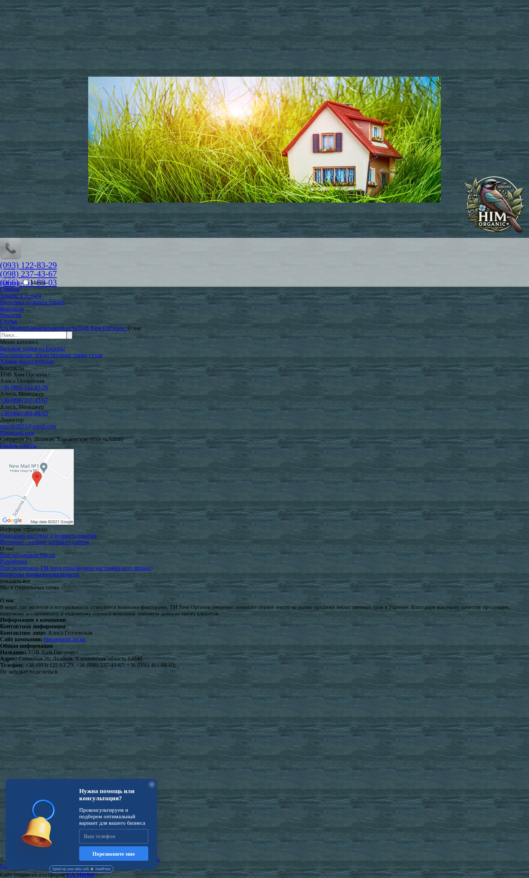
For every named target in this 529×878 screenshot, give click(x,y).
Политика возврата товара (32, 302)
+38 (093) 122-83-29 (24, 387)
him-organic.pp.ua (64, 639)
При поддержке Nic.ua (27, 555)
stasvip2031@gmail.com (28, 426)
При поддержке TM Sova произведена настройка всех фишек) (76, 568)
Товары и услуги (20, 296)
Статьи (8, 321)
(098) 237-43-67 (28, 274)
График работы (18, 446)
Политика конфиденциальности (39, 574)
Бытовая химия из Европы (32, 348)
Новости (10, 315)
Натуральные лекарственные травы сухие (51, 355)
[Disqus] (264, 765)
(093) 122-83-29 (28, 265)
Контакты (12, 309)
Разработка (13, 561)
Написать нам (17, 433)
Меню (38, 283)
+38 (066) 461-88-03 (24, 413)
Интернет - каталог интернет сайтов (44, 542)
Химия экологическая (27, 361)
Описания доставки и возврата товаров (48, 536)
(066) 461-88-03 (28, 282)
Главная (9, 289)
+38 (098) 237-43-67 (24, 400)
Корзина (11, 283)
